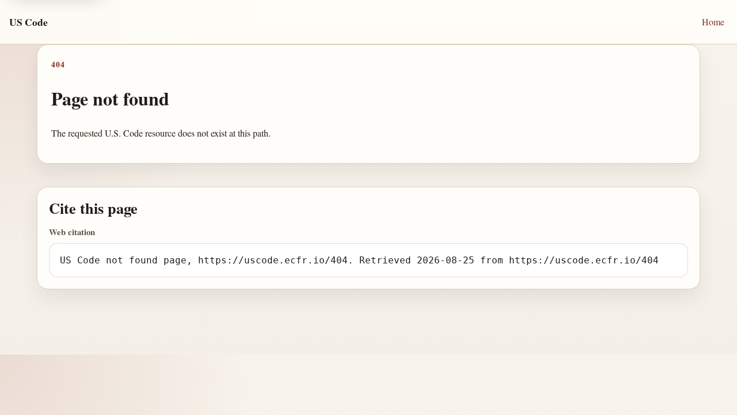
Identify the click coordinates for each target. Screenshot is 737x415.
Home (713, 22)
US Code (28, 21)
